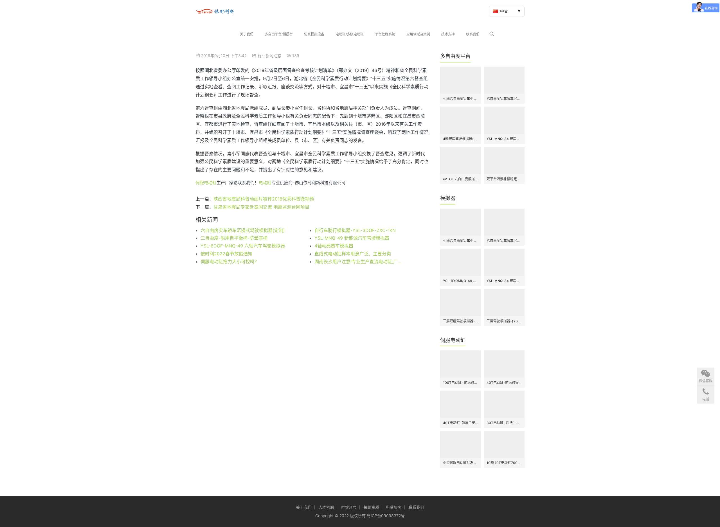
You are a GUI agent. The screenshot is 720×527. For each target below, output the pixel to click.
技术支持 (448, 34)
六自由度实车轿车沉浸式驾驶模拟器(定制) (243, 230)
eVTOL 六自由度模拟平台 (460, 179)
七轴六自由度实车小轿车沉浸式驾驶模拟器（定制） (460, 98)
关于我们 (246, 34)
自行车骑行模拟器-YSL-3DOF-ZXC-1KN (355, 230)
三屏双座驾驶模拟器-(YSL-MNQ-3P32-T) (460, 321)
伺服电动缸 (206, 182)
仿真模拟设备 (314, 34)
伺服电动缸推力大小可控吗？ (230, 261)
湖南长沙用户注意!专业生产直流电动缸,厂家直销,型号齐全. (360, 261)
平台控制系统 (385, 34)
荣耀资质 (371, 507)
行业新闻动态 (269, 55)
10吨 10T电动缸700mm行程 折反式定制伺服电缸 (504, 463)
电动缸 (265, 182)
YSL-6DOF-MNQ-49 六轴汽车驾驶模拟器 (243, 246)
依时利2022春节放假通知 (226, 253)
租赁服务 (394, 507)
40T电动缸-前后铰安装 (504, 382)
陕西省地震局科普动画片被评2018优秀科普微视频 (263, 199)
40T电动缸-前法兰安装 (460, 423)
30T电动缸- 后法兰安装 (504, 423)
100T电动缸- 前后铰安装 (460, 382)
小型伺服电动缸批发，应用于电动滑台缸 (460, 463)
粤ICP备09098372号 (386, 515)
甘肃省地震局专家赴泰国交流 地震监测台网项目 (261, 207)
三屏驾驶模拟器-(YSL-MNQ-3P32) (504, 321)
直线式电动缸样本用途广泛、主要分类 (352, 253)
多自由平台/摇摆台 (279, 34)
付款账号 (349, 507)
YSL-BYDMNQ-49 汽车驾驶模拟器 (460, 281)
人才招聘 (326, 507)
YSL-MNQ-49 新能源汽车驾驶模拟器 (351, 238)
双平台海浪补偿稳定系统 (504, 179)
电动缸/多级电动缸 (350, 34)
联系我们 (473, 34)
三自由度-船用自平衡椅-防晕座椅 (234, 238)
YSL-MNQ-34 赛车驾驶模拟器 (504, 139)
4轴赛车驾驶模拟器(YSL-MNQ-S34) (460, 139)
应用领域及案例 (418, 34)
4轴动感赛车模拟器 (333, 246)
